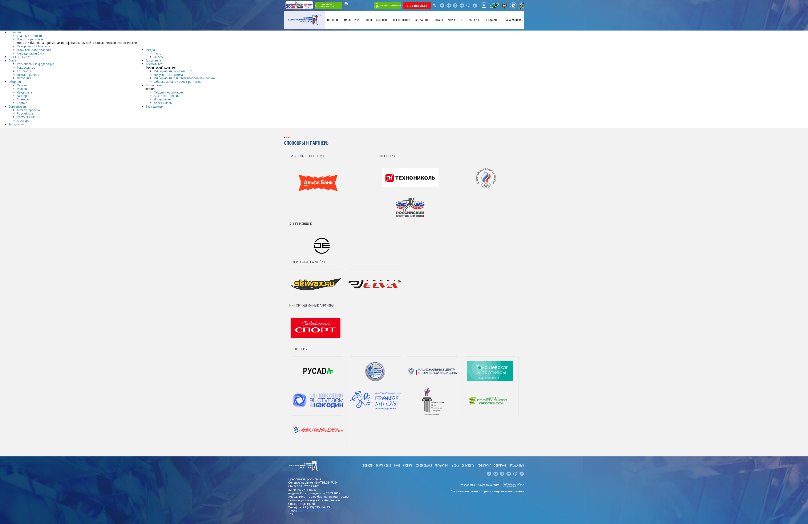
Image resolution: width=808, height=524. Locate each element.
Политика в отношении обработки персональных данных (487, 491)
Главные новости (29, 36)
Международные (29, 110)
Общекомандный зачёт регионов (178, 82)
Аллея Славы (163, 103)
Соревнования (401, 20)
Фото (158, 53)
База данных (513, 20)
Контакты (24, 71)
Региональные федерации (35, 64)
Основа (22, 85)
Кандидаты (25, 92)
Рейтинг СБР (26, 117)
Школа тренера (28, 75)
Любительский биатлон (34, 50)
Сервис (22, 103)
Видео (158, 57)
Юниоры (23, 96)
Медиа (439, 20)
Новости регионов (30, 39)
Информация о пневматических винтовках (184, 78)
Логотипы (24, 78)
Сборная (381, 20)
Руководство (26, 67)
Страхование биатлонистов (327, 5)
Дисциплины (162, 99)
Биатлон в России (166, 96)
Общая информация (168, 92)
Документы (455, 20)
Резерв (22, 89)
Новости (332, 20)
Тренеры (23, 99)
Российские (25, 113)
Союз (368, 20)
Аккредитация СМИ (31, 53)
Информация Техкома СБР (173, 71)
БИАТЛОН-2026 (351, 20)
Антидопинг (423, 20)
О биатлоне (492, 20)
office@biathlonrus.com (314, 511)
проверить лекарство (390, 5)
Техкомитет (473, 20)
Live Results (417, 5)
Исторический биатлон (33, 46)
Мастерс (23, 121)
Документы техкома (168, 75)
